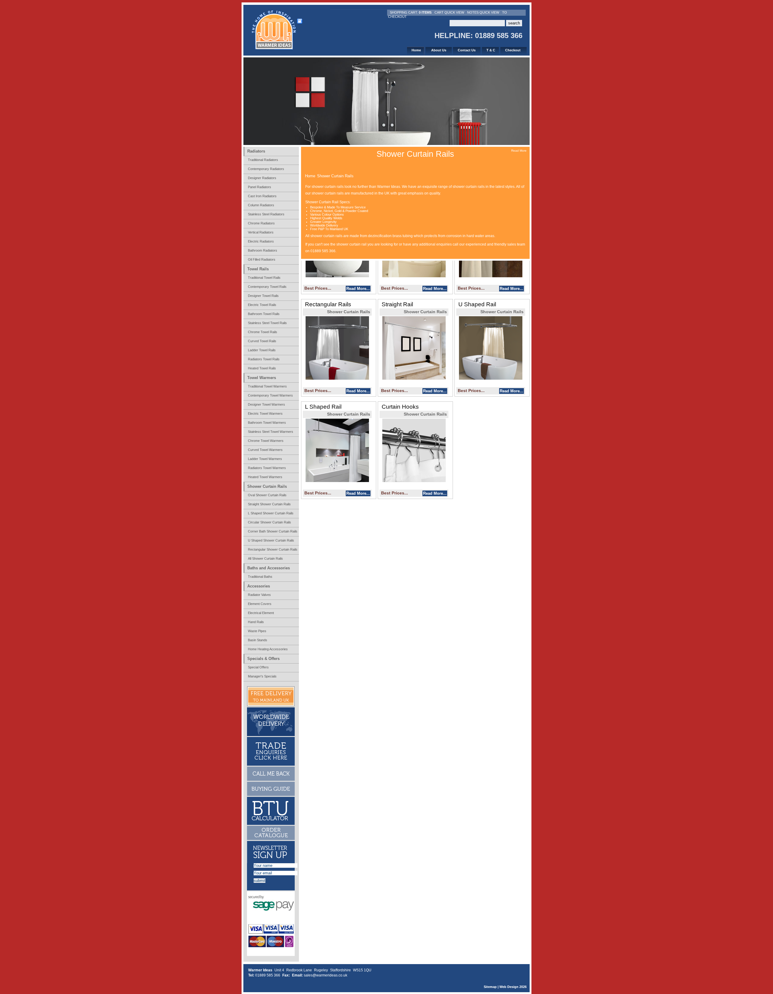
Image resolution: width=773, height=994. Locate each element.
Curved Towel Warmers (265, 450)
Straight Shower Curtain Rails (269, 504)
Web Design (508, 987)
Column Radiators (261, 205)
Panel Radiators (259, 187)
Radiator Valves (259, 595)
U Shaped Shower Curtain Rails (271, 540)
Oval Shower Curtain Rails (267, 495)
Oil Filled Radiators (261, 259)
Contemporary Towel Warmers (270, 395)
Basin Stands (257, 640)
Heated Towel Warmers (265, 477)
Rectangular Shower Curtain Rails (272, 549)
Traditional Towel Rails (264, 277)
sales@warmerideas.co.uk (325, 975)
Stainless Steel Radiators (266, 214)
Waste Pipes (257, 631)
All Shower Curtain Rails (265, 558)
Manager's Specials (262, 676)
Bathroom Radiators (262, 250)
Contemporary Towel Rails (267, 286)
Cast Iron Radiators (262, 196)
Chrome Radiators (261, 223)
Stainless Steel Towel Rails (267, 323)
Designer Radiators (262, 178)
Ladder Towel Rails (262, 350)
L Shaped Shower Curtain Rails (270, 513)
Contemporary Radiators (266, 169)
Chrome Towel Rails (262, 332)
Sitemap (490, 987)
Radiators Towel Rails (264, 359)
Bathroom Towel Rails (264, 314)
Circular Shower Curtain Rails (269, 522)
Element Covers (259, 604)
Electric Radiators (261, 241)
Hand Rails (256, 622)
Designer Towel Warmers (266, 404)
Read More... (358, 288)
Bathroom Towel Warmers (267, 422)
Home (310, 176)
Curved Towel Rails (262, 341)
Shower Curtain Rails (335, 176)
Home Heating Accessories (268, 649)
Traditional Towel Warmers (267, 386)
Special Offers (258, 667)
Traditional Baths (260, 576)
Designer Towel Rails (263, 296)
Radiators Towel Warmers (267, 468)
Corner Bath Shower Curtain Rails (272, 531)
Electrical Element (261, 613)
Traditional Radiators (263, 160)
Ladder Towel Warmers (265, 459)
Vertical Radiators (261, 232)
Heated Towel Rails (262, 368)
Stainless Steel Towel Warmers (270, 431)
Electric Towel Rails (262, 305)
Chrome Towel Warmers (266, 440)
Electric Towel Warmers (265, 413)
